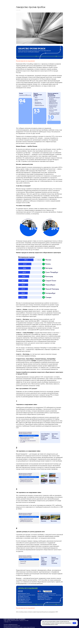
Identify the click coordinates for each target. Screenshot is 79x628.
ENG (74, 28)
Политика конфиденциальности (10, 624)
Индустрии (49, 28)
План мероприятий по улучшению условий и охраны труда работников (19, 627)
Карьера (67, 28)
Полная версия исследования (25, 61)
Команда (58, 28)
